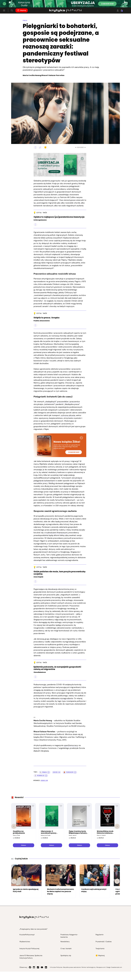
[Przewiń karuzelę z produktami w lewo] (13, 826)
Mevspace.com (100, 967)
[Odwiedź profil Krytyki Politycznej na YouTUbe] (42, 967)
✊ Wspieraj (100, 955)
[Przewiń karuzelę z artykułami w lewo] (13, 881)
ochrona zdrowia (68, 415)
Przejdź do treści (10, 2)
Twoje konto (100, 948)
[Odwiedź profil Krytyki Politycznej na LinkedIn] (46, 967)
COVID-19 (56, 772)
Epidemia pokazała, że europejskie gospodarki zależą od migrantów (57, 668)
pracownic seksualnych (43, 189)
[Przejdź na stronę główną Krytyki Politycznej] (34, 917)
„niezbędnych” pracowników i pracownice (62, 401)
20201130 (44, 780)
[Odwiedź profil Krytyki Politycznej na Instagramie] (34, 967)
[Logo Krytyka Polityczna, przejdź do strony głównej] (65, 10)
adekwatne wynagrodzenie (61, 698)
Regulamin (99, 935)
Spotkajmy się (65, 955)
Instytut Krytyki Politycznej (29, 948)
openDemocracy (71, 745)
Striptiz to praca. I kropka (46, 318)
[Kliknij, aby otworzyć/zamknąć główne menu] (4, 10)
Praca (25, 20)
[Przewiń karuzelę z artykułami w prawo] (117, 881)
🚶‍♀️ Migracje (39, 775)
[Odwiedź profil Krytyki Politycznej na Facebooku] (30, 967)
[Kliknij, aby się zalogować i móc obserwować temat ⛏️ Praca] (48, 772)
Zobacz (23, 845)
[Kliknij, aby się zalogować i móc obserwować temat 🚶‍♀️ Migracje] (46, 776)
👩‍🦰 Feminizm (68, 772)
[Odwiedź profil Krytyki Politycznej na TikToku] (38, 967)
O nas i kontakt (66, 948)
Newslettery (65, 941)
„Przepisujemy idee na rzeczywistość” (33, 929)
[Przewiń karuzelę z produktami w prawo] (117, 826)
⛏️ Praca (43, 772)
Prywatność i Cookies (104, 941)
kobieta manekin (13, 141)
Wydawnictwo (24, 941)
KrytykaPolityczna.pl (26, 935)
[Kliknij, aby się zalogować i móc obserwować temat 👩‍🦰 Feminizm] (75, 772)
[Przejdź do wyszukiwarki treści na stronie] (12, 10)
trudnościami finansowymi (56, 532)
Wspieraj (23, 10)
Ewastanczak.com (116, 967)
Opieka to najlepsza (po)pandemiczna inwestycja (59, 217)
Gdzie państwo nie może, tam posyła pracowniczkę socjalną (59, 572)
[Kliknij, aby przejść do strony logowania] (117, 10)
